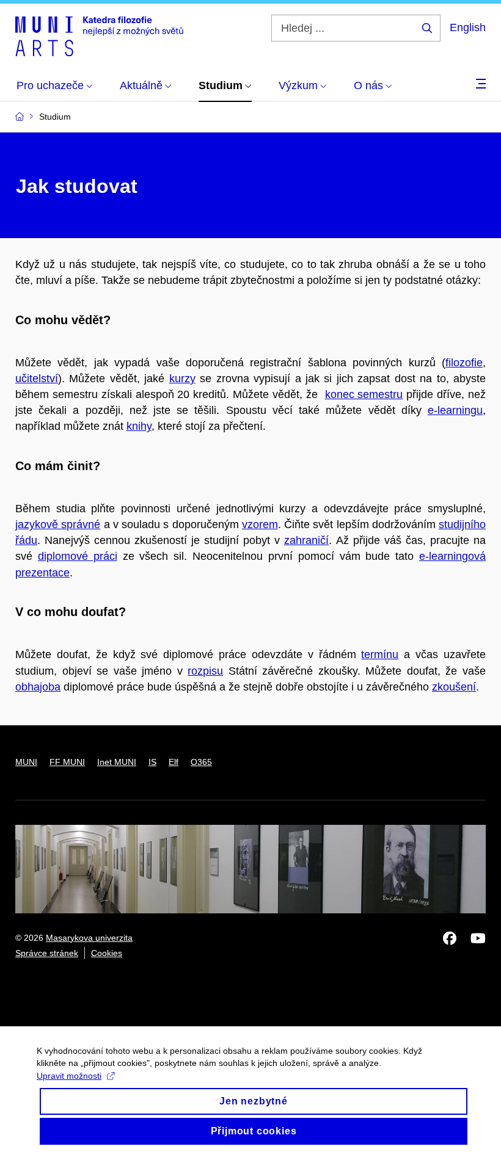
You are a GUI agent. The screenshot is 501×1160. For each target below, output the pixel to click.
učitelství (36, 378)
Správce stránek (46, 953)
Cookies (106, 953)
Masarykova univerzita (89, 938)
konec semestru (364, 394)
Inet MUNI (116, 762)
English (468, 27)
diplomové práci (77, 556)
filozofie (464, 363)
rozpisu (205, 671)
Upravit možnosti (69, 1076)
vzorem (260, 524)
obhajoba (37, 687)
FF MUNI (67, 762)
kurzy (182, 378)
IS (152, 762)
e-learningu (455, 410)
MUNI (26, 762)
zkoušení (454, 687)
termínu (379, 654)
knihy (139, 426)
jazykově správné (57, 524)
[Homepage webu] (99, 35)
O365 (201, 762)
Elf (173, 762)
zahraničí (306, 540)
